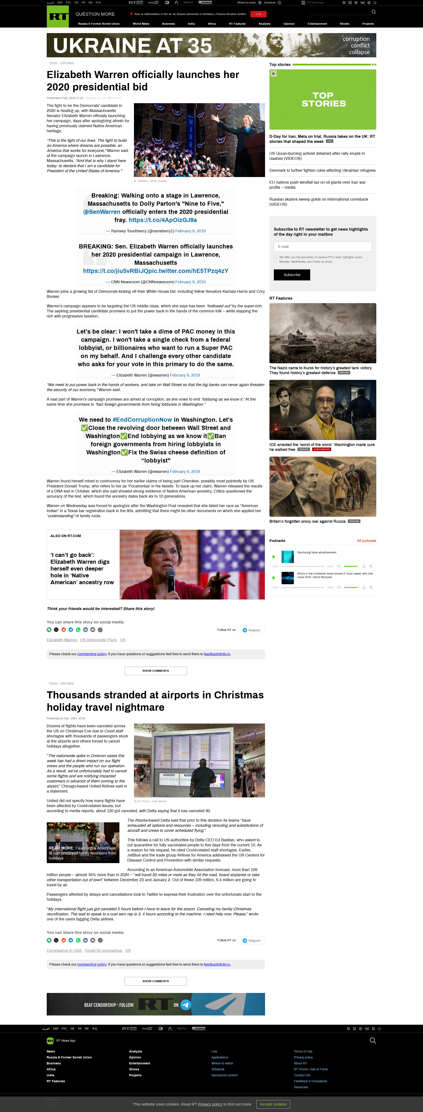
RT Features (237, 23)
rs (87, 1028)
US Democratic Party (98, 640)
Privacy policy (303, 1057)
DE (76, 2)
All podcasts (366, 541)
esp (55, 1028)
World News (141, 23)
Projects (368, 23)
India (191, 23)
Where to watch (222, 1063)
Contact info (302, 1075)
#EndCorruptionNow (142, 419)
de (72, 1028)
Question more (95, 14)
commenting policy (91, 654)
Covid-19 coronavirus (103, 950)
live (258, 14)
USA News (67, 62)
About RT (300, 1063)
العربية (50, 2)
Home (53, 62)
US (123, 640)
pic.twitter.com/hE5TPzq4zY (188, 271)
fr (80, 1028)
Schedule (218, 1069)
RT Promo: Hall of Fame (311, 1069)
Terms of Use (303, 1051)
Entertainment (317, 23)
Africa (212, 23)
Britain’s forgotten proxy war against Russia (308, 521)
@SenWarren (102, 212)
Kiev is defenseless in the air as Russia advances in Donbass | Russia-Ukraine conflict (190, 14)
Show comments (156, 670)
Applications (220, 1057)
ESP (60, 2)
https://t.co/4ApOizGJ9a (163, 220)
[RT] (136, 3)
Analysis (264, 23)
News (51, 1051)
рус (64, 1028)
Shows (344, 23)
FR (83, 2)
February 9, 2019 (190, 231)
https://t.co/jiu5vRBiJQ (115, 271)
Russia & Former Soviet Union (99, 23)
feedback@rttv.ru (217, 654)
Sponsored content (225, 1075)
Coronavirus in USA (64, 950)
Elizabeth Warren (62, 640)
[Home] (58, 17)
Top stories (280, 64)
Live (214, 1051)
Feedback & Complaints (310, 1081)
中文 (98, 2)
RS (90, 2)
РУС (68, 2)
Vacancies (301, 1087)
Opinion (289, 23)
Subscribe (292, 275)
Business (168, 23)
